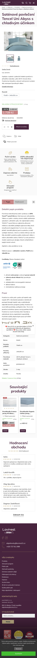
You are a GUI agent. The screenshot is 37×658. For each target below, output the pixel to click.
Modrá (18, 340)
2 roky (18, 369)
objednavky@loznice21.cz (15, 543)
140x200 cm (20, 351)
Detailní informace (7, 86)
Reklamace (5, 577)
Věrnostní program (7, 564)
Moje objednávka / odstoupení (11, 590)
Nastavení (18, 649)
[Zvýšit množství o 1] (11, 126)
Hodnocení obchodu (18, 445)
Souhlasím (18, 653)
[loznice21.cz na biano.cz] (7, 635)
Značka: (6, 69)
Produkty (4, 561)
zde (23, 645)
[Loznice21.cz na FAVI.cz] (29, 635)
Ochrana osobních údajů (9, 572)
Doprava (4, 580)
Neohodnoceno (14, 66)
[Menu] (34, 3)
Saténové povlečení (22, 336)
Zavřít (24, 142)
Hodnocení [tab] (19, 202)
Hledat (8, 622)
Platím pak (5, 566)
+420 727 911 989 (13, 547)
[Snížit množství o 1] (4, 126)
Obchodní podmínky (8, 569)
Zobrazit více (18, 515)
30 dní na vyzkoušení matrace (11, 585)
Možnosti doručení (10, 120)
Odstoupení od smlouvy (9, 574)
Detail (5, 431)
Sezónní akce (6, 582)
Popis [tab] (8, 202)
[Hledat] (26, 2)
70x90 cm (19, 345)
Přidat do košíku (21, 127)
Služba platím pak (7, 587)
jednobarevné (20, 364)
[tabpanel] (9, 414)
